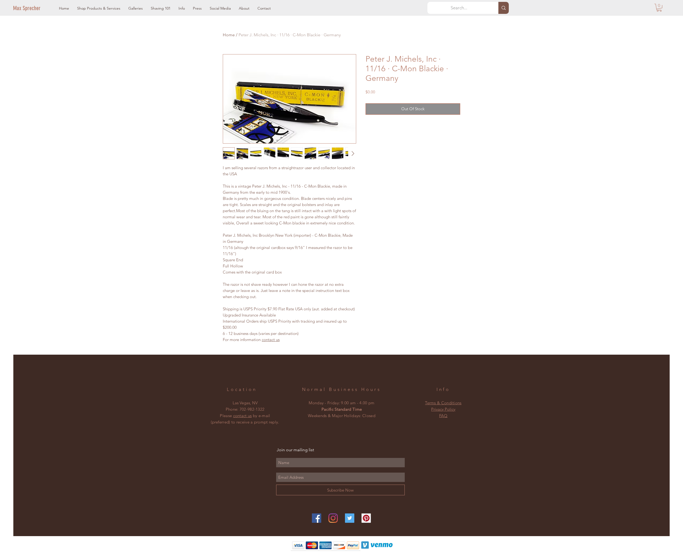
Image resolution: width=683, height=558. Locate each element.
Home (229, 34)
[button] (98, 8)
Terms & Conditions (443, 402)
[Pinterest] (366, 518)
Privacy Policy (443, 409)
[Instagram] (333, 518)
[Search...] (503, 8)
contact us (271, 339)
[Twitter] (349, 518)
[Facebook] (316, 518)
